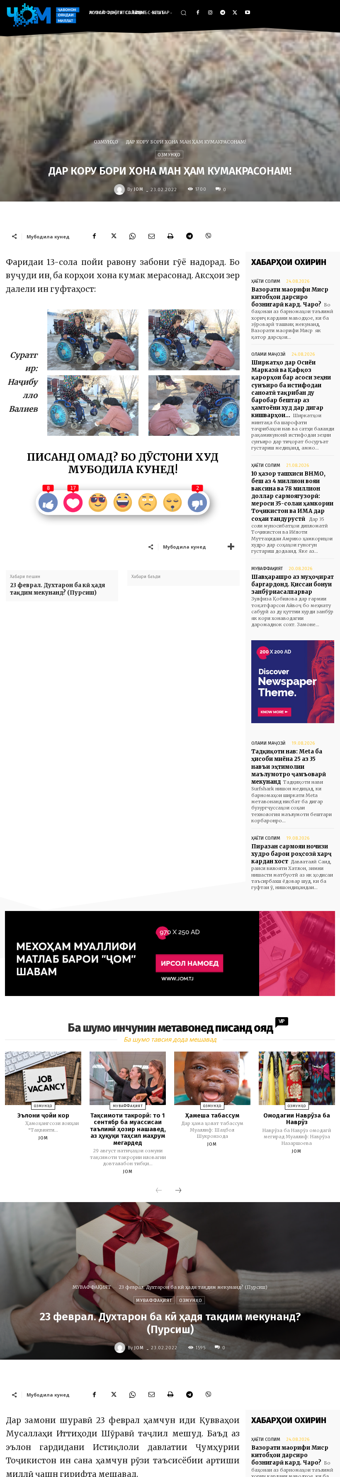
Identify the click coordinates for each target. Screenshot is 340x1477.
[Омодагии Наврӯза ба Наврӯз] (297, 1078)
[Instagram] (210, 13)
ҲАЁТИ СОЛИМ (265, 281)
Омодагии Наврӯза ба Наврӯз (296, 1119)
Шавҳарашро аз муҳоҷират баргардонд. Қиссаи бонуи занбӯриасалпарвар (292, 584)
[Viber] (208, 236)
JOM (138, 189)
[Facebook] (198, 13)
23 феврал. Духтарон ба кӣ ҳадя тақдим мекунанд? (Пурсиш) (57, 589)
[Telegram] (223, 13)
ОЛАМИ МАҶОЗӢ (268, 354)
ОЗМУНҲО (106, 142)
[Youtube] (247, 13)
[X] (235, 13)
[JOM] (120, 189)
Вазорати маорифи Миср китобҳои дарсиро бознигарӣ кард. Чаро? (289, 297)
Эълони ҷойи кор (43, 1115)
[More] (231, 546)
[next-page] (178, 1191)
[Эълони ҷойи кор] (43, 1078)
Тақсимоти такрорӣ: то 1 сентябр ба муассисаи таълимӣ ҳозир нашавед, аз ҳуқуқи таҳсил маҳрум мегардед (128, 1129)
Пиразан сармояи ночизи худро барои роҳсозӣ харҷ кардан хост (291, 854)
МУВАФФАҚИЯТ (267, 568)
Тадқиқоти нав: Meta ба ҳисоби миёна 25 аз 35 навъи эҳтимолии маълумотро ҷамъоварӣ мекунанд (288, 766)
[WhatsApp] (132, 236)
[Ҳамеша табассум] (212, 1078)
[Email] (151, 236)
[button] (183, 13)
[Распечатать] (170, 236)
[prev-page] (159, 1191)
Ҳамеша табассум (212, 1115)
